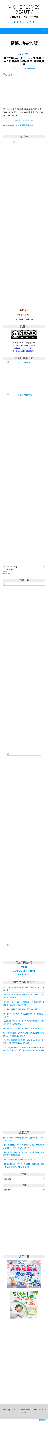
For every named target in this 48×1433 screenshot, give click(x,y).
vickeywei (31, 68)
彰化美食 (25, 54)
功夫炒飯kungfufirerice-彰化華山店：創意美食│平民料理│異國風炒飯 (24, 61)
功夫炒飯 (21, 125)
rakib (23, 1413)
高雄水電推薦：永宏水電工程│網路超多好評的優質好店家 (23, 1028)
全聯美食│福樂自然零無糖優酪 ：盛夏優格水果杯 (20, 1009)
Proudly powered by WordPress (16, 1410)
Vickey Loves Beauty (24, 9)
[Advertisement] (24, 1092)
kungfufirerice (11, 125)
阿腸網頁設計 (43, 1420)
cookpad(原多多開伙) (24, 971)
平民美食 (29, 125)
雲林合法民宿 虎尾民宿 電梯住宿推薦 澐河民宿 (19, 1160)
